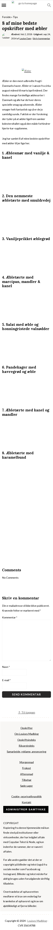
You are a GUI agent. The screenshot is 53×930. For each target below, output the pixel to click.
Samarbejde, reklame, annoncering (26, 751)
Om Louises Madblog (26, 733)
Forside (6, 17)
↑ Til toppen (26, 712)
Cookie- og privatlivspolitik (26, 796)
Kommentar (9, 617)
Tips (15, 17)
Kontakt (26, 802)
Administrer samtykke (26, 809)
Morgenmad (26, 762)
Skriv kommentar (41, 38)
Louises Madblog (37, 920)
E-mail (6, 680)
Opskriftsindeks (26, 739)
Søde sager (26, 785)
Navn (6, 666)
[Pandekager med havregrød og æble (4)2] (26, 400)
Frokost (26, 768)
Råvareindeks (26, 745)
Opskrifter (26, 728)
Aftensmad (26, 774)
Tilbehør (27, 780)
